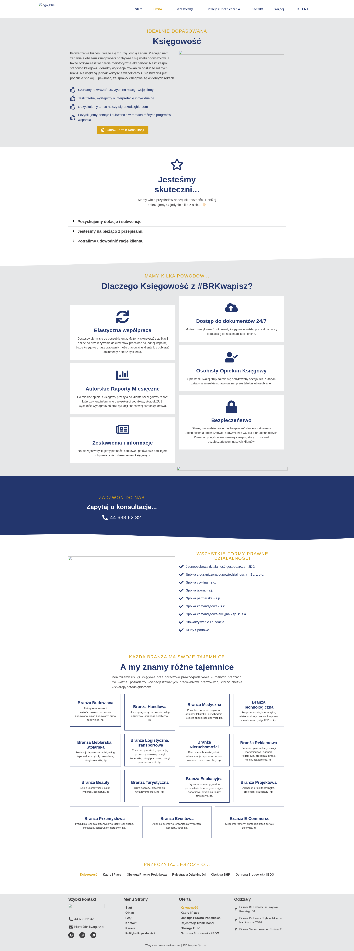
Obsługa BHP (220, 874)
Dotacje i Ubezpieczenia (223, 9)
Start (138, 9)
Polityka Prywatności (140, 933)
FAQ (128, 917)
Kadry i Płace (112, 874)
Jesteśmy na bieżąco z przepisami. (110, 231)
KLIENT (302, 9)
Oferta (157, 9)
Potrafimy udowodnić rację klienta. (110, 241)
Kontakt (257, 9)
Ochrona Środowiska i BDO (255, 874)
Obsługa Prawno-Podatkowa (147, 874)
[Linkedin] (93, 935)
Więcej (279, 9)
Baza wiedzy (184, 9)
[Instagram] (82, 935)
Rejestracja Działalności (189, 874)
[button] (177, 221)
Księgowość (88, 874)
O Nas (129, 912)
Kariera (130, 928)
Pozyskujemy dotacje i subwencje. (110, 221)
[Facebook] (71, 935)
